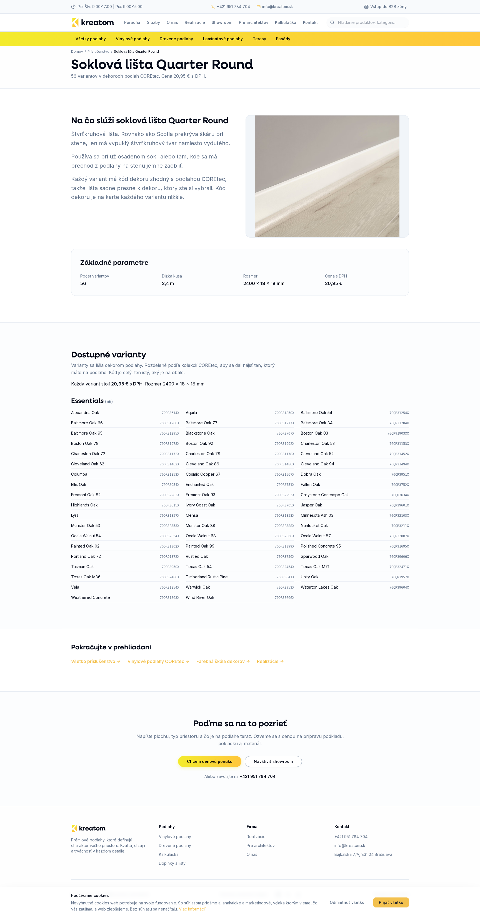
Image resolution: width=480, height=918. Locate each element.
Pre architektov (253, 22)
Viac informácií (192, 909)
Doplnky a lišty (172, 863)
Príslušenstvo (98, 51)
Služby (153, 22)
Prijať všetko (391, 902)
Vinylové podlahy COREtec (156, 661)
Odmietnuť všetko (347, 902)
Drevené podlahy (175, 845)
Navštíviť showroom (273, 761)
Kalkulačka (285, 22)
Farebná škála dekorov (220, 661)
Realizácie (195, 22)
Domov (77, 51)
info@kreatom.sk (349, 845)
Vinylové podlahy (175, 836)
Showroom (222, 22)
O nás (172, 22)
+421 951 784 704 (258, 776)
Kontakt (310, 22)
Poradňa (132, 22)
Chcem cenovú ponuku (209, 761)
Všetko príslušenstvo (93, 661)
